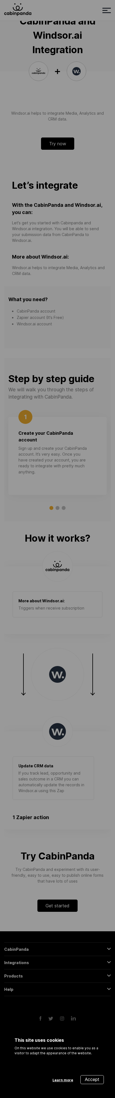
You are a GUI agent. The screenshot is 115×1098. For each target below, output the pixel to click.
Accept (92, 1079)
